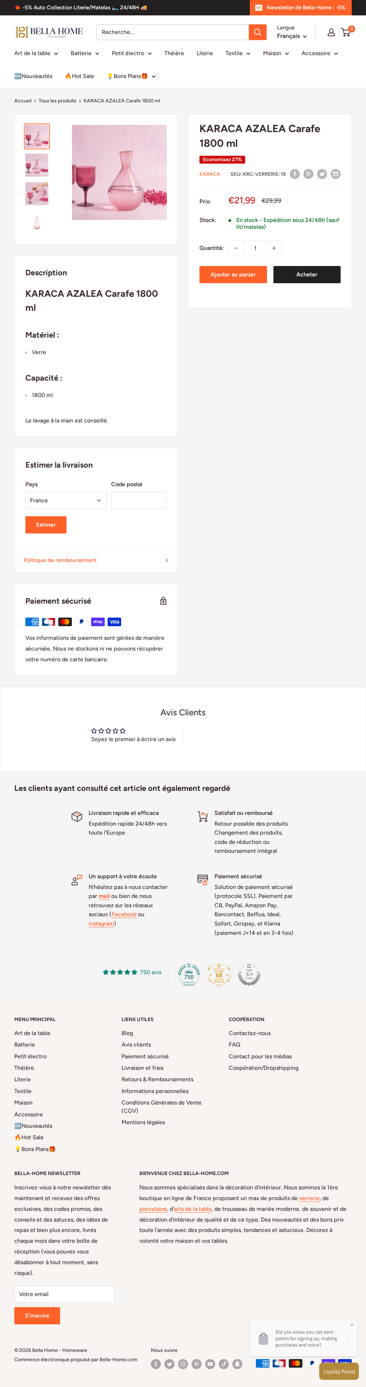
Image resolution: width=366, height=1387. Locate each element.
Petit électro (128, 53)
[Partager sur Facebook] (295, 173)
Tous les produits (57, 101)
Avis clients (136, 1044)
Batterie (81, 53)
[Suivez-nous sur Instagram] (183, 1364)
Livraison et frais (142, 1067)
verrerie (309, 1198)
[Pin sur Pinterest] (308, 173)
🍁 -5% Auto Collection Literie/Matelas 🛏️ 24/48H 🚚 (80, 7)
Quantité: (211, 248)
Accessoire (316, 53)
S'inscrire (37, 1315)
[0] (345, 32)
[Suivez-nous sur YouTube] (210, 1364)
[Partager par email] (336, 173)
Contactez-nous (250, 1033)
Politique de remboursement (60, 560)
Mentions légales (143, 1122)
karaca (209, 174)
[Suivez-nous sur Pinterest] (197, 1364)
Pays (31, 484)
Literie (205, 53)
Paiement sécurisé (145, 1056)
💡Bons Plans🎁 (127, 76)
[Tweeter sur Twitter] (322, 173)
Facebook (124, 914)
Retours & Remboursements (157, 1079)
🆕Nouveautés (33, 76)
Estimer (46, 524)
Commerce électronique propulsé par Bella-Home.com (75, 1360)
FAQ (235, 1044)
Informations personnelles (155, 1091)
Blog (127, 1033)
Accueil (22, 101)
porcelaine (153, 1208)
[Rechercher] (258, 32)
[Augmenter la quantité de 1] (274, 248)
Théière (174, 53)
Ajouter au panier (233, 274)
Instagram (101, 923)
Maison (272, 53)
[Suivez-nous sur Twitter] (169, 1364)
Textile (234, 53)
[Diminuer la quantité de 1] (236, 248)
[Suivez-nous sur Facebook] (156, 1364)
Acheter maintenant (307, 277)
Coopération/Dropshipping (263, 1067)
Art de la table (32, 53)
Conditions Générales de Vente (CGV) (162, 1106)
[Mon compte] (331, 32)
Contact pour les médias (260, 1056)
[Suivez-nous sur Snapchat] (237, 1364)
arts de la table (193, 1208)
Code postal (126, 484)
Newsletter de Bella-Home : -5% (306, 7)
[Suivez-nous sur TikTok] (224, 1364)
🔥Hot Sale (79, 76)
